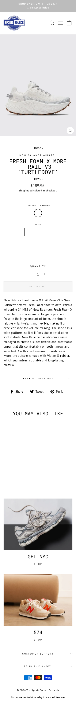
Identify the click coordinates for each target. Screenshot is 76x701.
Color (38, 205)
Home (37, 148)
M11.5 (30, 255)
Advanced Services (54, 697)
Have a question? (38, 378)
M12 (46, 255)
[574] (38, 600)
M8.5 (45, 231)
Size (38, 224)
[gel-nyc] (38, 525)
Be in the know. (38, 666)
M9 (59, 231)
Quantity (38, 266)
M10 (30, 243)
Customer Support (38, 653)
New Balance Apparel (38, 155)
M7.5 (17, 231)
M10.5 (45, 243)
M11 (61, 243)
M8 (31, 231)
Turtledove (38, 213)
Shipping (24, 190)
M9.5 (15, 243)
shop (38, 564)
